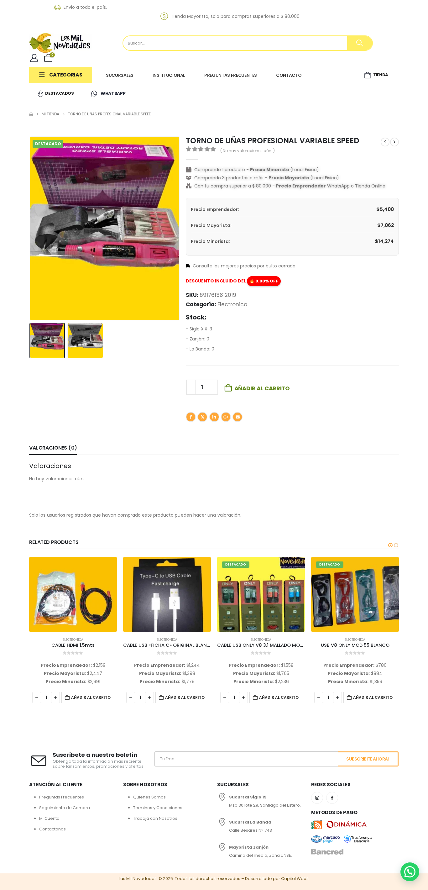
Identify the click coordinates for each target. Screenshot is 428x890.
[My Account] (34, 58)
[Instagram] (317, 798)
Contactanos (52, 829)
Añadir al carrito (262, 388)
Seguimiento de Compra (64, 808)
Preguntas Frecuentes (61, 797)
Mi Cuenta (49, 818)
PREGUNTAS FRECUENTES (230, 75)
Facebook (191, 417)
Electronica (232, 304)
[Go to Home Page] (31, 114)
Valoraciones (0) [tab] (53, 447)
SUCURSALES (119, 75)
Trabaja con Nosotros (155, 818)
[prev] (385, 142)
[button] (30, 228)
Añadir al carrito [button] (91, 697)
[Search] (359, 43)
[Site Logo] (60, 43)
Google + (226, 417)
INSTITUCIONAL (169, 75)
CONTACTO (288, 75)
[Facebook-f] (332, 798)
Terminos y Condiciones (157, 808)
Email (237, 417)
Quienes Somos (149, 797)
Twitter (202, 417)
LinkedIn (214, 417)
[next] (394, 142)
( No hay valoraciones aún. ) (247, 150)
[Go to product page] (73, 594)
